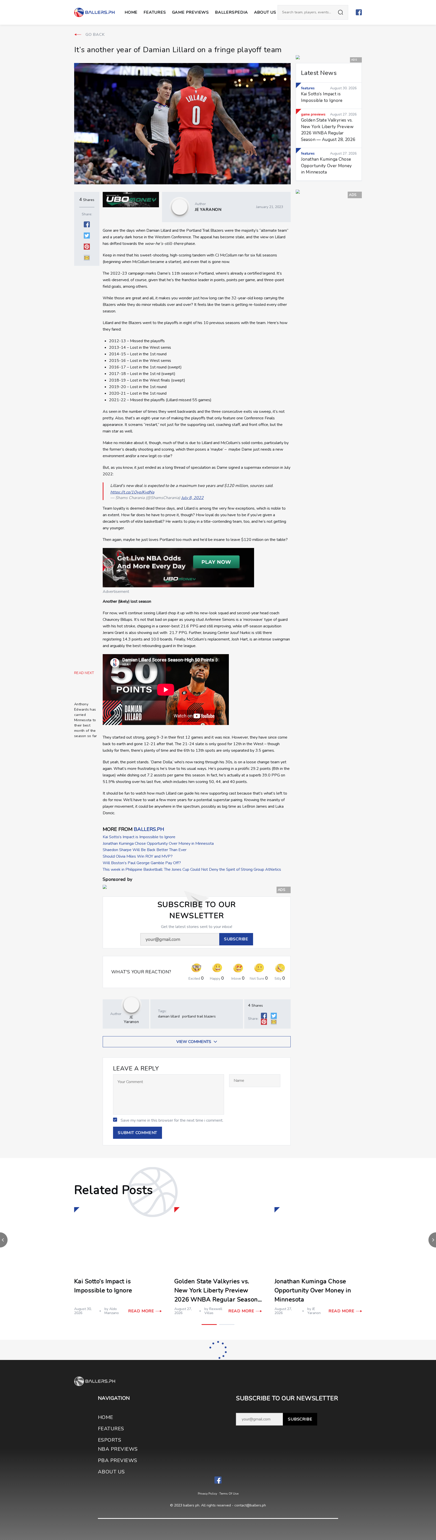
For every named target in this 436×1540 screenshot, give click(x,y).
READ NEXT (84, 673)
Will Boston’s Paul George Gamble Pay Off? (142, 863)
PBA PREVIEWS (117, 1460)
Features (155, 12)
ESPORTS (109, 1440)
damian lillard (169, 1016)
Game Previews (190, 12)
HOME (105, 1417)
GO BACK (95, 34)
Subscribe (300, 1419)
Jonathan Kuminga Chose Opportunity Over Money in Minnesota (158, 843)
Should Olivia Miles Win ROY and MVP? (138, 856)
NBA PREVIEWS (118, 1449)
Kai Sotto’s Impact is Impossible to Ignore (139, 837)
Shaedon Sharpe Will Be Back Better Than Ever (144, 850)
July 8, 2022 (192, 498)
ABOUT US (265, 12)
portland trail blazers (199, 1016)
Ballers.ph (149, 829)
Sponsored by (117, 879)
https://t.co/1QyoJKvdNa (132, 492)
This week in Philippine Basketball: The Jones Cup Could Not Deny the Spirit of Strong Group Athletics (192, 869)
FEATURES (111, 1428)
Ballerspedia (231, 12)
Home (131, 12)
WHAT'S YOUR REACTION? (141, 972)
